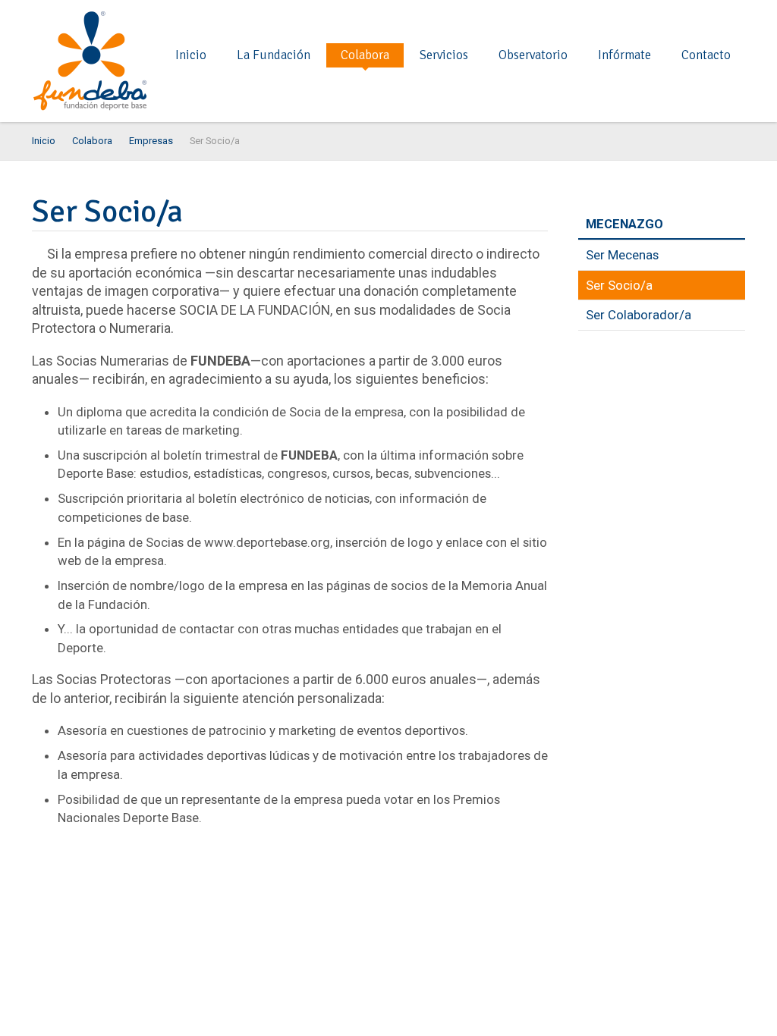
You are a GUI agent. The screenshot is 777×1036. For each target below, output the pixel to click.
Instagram (687, 18)
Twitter (639, 18)
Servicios (444, 55)
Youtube (736, 18)
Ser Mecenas (622, 254)
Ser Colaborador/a (638, 314)
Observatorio (533, 55)
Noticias (566, 18)
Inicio (190, 55)
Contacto (706, 55)
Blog (590, 18)
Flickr (712, 18)
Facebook (615, 18)
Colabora (365, 55)
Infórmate (624, 55)
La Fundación (273, 55)
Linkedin (663, 18)
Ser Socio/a (619, 285)
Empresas (151, 140)
